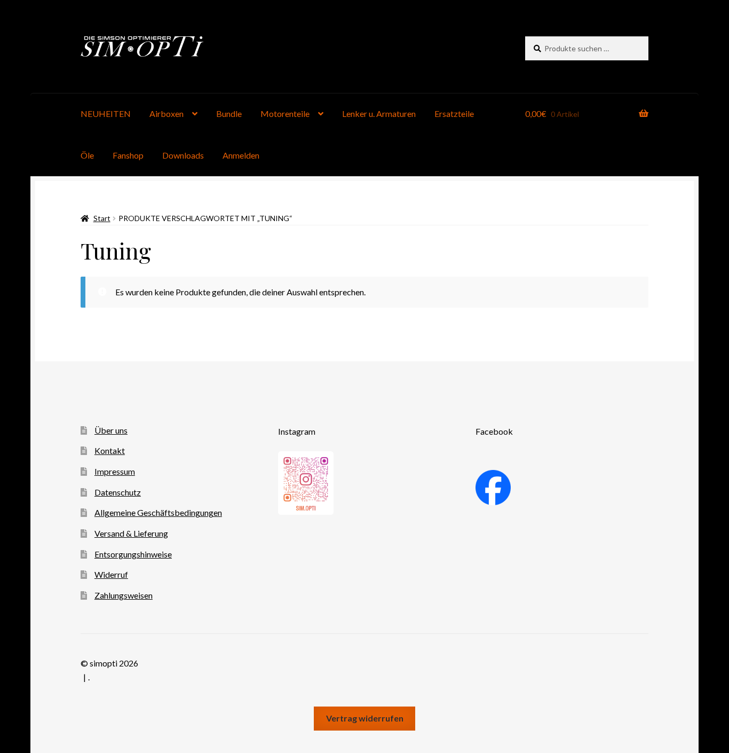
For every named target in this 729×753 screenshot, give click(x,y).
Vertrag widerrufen (364, 718)
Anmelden (241, 155)
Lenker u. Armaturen (379, 113)
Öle (87, 155)
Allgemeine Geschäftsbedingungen (158, 512)
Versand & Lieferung (131, 533)
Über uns (111, 430)
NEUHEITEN (106, 113)
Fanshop (128, 155)
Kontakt (109, 450)
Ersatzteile (454, 113)
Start (101, 218)
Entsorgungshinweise (133, 554)
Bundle (229, 113)
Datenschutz (117, 492)
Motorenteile (285, 113)
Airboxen (166, 113)
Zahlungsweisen (123, 595)
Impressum (114, 471)
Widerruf (111, 574)
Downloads (183, 155)
